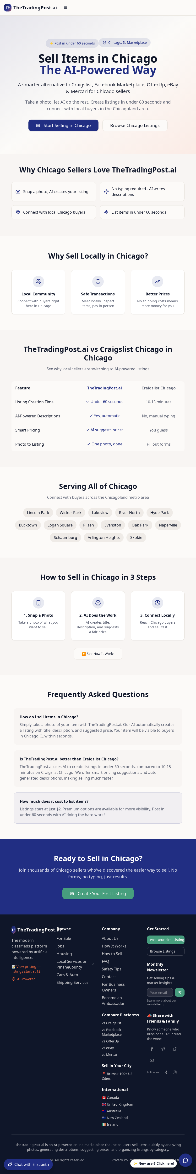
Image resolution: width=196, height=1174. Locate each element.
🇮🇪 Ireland (110, 1124)
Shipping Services (72, 982)
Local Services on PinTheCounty (72, 964)
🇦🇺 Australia (111, 1111)
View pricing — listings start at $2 (26, 969)
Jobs (60, 946)
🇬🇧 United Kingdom (117, 1104)
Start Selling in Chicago (67, 125)
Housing (64, 953)
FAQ (105, 961)
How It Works (114, 946)
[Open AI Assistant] (185, 1160)
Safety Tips (111, 969)
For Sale (64, 938)
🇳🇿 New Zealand (115, 1117)
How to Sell (112, 953)
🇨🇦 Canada (110, 1097)
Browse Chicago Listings (135, 125)
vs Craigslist (111, 1023)
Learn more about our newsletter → (161, 1002)
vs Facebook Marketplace (112, 1032)
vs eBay (108, 1048)
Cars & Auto (67, 974)
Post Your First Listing (167, 939)
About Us (110, 938)
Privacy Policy (122, 1160)
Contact (109, 976)
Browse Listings (162, 951)
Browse (64, 928)
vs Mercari (110, 1054)
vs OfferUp (110, 1041)
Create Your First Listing (102, 893)
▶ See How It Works (98, 653)
